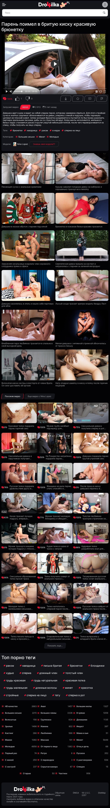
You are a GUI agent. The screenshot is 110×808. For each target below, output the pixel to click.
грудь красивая (15, 680)
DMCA (76, 793)
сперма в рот (76, 695)
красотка (87, 687)
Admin (25, 107)
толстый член (74, 673)
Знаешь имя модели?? (44, 144)
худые (10, 673)
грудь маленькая (16, 687)
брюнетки (76, 665)
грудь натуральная (45, 680)
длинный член (48, 673)
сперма (26, 673)
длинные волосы (46, 687)
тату (57, 695)
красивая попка (75, 680)
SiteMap (102, 793)
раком (10, 665)
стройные (12, 695)
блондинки (97, 665)
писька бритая (53, 665)
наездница (28, 665)
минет (69, 687)
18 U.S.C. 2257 (86, 794)
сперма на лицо (37, 695)
